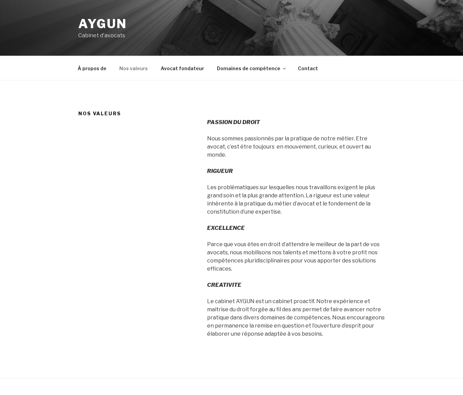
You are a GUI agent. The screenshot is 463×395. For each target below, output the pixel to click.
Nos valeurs (133, 68)
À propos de (92, 68)
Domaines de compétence (248, 68)
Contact (308, 68)
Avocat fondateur (182, 68)
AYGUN (102, 23)
